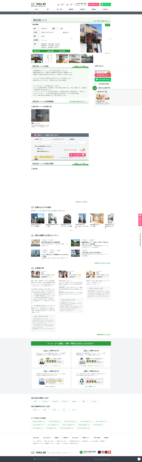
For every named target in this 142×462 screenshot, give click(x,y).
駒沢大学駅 (64, 401)
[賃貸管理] (91, 381)
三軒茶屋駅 (54, 401)
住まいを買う (75, 437)
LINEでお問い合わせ (104, 79)
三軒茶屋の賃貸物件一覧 (54, 421)
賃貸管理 (71, 9)
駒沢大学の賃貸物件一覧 (70, 421)
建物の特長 (37, 51)
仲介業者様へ (85, 441)
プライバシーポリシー (46, 459)
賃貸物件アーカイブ (37, 443)
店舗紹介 (94, 9)
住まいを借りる (47, 437)
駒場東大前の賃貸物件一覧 (66, 428)
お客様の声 (82, 9)
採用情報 (102, 441)
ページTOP (139, 459)
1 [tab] (70, 230)
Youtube (109, 452)
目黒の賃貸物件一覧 (51, 428)
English (58, 443)
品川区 (73, 409)
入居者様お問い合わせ (74, 441)
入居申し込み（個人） (49, 441)
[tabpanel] (40, 118)
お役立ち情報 (97, 437)
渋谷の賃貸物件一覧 (37, 428)
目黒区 (54, 409)
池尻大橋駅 (44, 401)
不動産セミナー (86, 437)
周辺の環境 (62, 51)
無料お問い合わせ (95, 4)
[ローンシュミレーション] (51, 381)
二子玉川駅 (93, 401)
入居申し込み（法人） (61, 441)
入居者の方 (105, 9)
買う (48, 9)
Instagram (102, 452)
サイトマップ (55, 459)
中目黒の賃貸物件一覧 (38, 424)
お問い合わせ (107, 4)
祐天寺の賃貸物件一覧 (53, 424)
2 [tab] (72, 230)
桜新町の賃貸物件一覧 (83, 424)
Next (110, 38)
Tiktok (106, 452)
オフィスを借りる (37, 441)
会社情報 (106, 437)
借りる (36, 9)
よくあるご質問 (94, 441)
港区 (64, 409)
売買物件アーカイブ (49, 443)
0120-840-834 (81, 4)
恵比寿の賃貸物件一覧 (86, 421)
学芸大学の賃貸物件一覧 (68, 424)
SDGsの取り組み (74, 443)
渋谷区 (44, 409)
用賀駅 (83, 401)
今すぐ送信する (78, 154)
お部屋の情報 (50, 51)
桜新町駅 (74, 401)
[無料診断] (51, 360)
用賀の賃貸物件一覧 (98, 424)
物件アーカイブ (37, 459)
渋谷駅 (35, 401)
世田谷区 (35, 409)
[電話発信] (140, 238)
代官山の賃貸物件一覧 (100, 421)
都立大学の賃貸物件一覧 (83, 428)
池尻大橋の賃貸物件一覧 (38, 421)
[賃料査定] (91, 360)
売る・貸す (59, 9)
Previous (71, 38)
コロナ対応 (64, 443)
